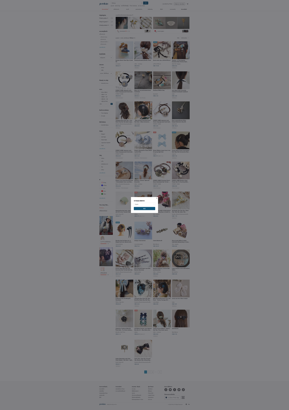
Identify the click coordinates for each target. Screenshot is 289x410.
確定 (144, 208)
